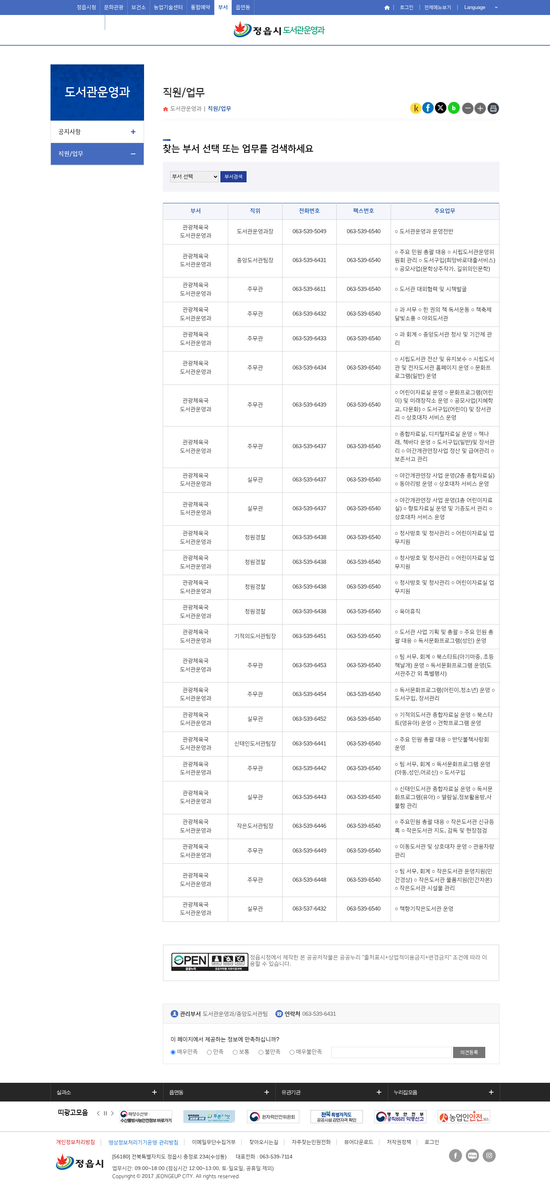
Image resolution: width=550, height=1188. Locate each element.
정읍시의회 (89, 22)
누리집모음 (405, 1092)
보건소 (138, 7)
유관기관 (290, 1092)
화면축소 (467, 108)
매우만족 (187, 1052)
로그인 (406, 7)
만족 (218, 1052)
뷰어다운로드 (358, 1142)
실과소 (63, 1092)
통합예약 (200, 7)
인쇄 (493, 108)
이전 (98, 1113)
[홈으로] (166, 109)
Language (474, 7)
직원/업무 (70, 154)
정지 (105, 1113)
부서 (223, 7)
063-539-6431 (319, 1014)
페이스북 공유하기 (428, 108)
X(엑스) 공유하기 (441, 108)
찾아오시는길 (263, 1142)
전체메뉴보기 (437, 7)
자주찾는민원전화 (311, 1142)
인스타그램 (489, 1155)
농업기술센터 (168, 7)
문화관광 (113, 7)
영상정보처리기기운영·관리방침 (143, 1143)
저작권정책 (399, 1142)
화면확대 (480, 108)
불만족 (273, 1052)
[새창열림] (148, 1117)
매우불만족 (309, 1052)
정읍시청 (86, 7)
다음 (112, 1113)
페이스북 (455, 1155)
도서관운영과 (303, 30)
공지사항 (69, 131)
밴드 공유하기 (453, 108)
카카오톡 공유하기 (415, 108)
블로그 (472, 1155)
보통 (244, 1052)
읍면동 (243, 7)
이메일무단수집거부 (214, 1142)
